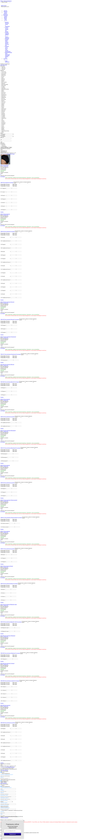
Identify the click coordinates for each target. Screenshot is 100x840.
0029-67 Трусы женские (5, 531)
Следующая (8, 153)
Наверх (2, 5)
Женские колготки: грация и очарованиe (7, 24)
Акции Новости (5, 13)
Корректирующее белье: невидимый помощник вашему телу (8, 55)
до (1, 139)
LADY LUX (5, 166)
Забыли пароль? (3, 783)
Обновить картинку (4, 817)
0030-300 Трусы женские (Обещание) (7, 635)
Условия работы (5, 16)
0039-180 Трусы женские (5, 705)
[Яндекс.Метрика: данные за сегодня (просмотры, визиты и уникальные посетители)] (4, 770)
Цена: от (2, 137)
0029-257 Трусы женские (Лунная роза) (8, 336)
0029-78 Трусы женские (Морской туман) (8, 604)
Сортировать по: (3, 150)
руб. (1, 141)
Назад (5, 5)
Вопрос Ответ (5, 18)
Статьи (5, 20)
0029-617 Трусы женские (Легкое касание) (8, 500)
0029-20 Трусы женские (5, 214)
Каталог (5, 10)
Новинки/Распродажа (2, 143)
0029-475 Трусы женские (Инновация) (8, 430)
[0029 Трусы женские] (5, 164)
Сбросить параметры (4, 147)
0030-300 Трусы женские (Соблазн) (7, 663)
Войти (1, 0)
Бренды (1, 64)
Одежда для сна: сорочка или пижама (6, 29)
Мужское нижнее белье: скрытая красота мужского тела (7, 42)
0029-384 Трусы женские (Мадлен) (7, 364)
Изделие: (2, 70)
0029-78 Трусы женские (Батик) (6, 566)
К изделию (11, 182)
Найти (10, 147)
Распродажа (5, 14)
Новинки (5, 11)
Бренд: (1, 133)
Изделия (5, 64)
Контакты (5, 58)
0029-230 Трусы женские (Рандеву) (7, 301)
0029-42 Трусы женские (5, 399)
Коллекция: (2, 135)
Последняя (12, 153)
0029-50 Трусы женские (5, 465)
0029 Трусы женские (4, 165)
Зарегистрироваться (8, 0)
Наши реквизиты (7, 61)
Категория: (2, 65)
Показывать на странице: (5, 148)
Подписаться (12, 834)
